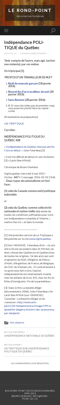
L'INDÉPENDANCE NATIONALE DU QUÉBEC (29, 334)
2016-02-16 (10, 53)
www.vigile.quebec (40, 238)
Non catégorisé (17, 322)
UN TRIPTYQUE (14, 123)
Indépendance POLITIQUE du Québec (24, 45)
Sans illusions (16, 99)
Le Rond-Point (30, 10)
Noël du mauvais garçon (23, 83)
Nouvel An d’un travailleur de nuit (28, 91)
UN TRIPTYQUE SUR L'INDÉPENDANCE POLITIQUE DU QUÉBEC (26, 348)
